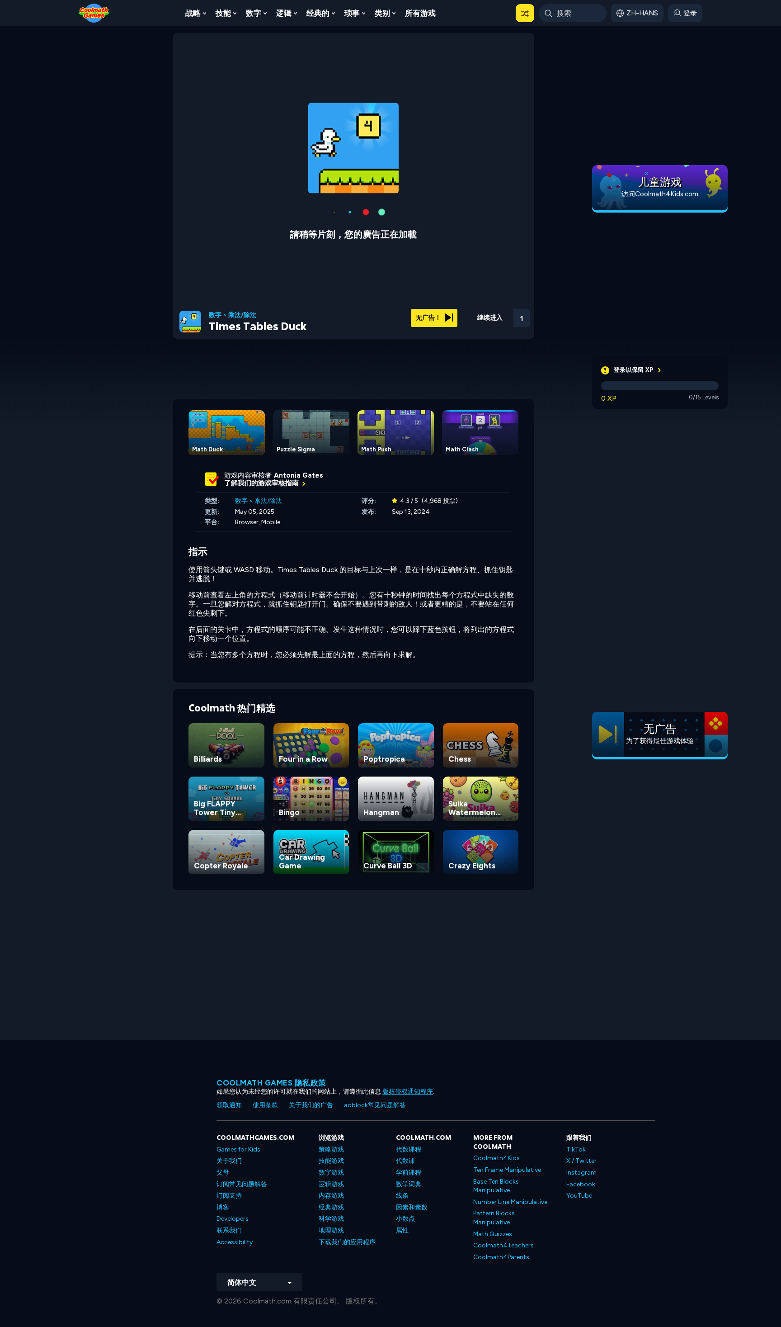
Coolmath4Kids (496, 1158)
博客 (222, 1207)
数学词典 (408, 1184)
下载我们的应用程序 (347, 1242)
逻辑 (284, 13)
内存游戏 (331, 1195)
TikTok (576, 1149)
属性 (402, 1230)
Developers (232, 1219)
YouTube (579, 1195)
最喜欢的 (473, 329)
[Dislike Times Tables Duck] (450, 315)
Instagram (581, 1172)
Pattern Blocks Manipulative (494, 1217)
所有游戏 (420, 13)
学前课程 (408, 1172)
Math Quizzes (492, 1234)
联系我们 (229, 1230)
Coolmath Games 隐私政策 (271, 1082)
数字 (253, 13)
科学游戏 (331, 1219)
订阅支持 (229, 1195)
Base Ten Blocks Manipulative (496, 1186)
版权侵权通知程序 (407, 1091)
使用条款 (265, 1105)
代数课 (405, 1161)
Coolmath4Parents (501, 1257)
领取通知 (229, 1105)
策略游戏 (331, 1149)
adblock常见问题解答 (375, 1105)
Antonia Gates (298, 475)
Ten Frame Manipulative (507, 1170)
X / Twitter (581, 1161)
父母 (222, 1172)
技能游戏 (331, 1161)
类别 (382, 13)
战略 (193, 13)
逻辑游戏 (331, 1184)
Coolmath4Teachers (503, 1245)
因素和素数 (412, 1207)
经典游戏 (331, 1207)
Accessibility (234, 1242)
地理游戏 (331, 1230)
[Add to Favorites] (473, 314)
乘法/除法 (242, 315)
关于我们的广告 (311, 1105)
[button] (525, 13)
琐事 (352, 13)
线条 (402, 1195)
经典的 (317, 13)
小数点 (405, 1219)
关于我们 (229, 1161)
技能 (223, 13)
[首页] (94, 12)
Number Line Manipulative (510, 1202)
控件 (497, 330)
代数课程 (408, 1149)
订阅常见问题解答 (241, 1184)
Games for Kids (238, 1149)
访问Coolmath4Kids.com (659, 194)
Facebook (580, 1184)
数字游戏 (331, 1172)
